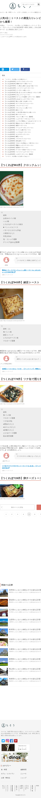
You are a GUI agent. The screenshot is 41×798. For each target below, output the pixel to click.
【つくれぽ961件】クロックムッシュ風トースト (18, 108)
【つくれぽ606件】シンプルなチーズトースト (17, 132)
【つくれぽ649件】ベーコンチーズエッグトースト (19, 127)
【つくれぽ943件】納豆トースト (13, 110)
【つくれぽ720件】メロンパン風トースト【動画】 (19, 116)
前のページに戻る (17, 507)
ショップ (23, 778)
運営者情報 (12, 788)
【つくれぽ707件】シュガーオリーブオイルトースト (19, 119)
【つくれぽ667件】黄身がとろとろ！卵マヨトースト (19, 123)
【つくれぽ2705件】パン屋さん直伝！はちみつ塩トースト (21, 86)
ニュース (23, 773)
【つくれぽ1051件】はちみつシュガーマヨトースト (19, 99)
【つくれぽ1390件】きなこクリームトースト (17, 94)
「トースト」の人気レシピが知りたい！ (15, 79)
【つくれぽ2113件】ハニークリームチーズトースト (19, 88)
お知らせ (16, 787)
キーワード (7, 788)
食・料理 (8, 12)
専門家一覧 (32, 788)
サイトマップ (3, 787)
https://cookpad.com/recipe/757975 (13, 207)
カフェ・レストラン (7, 773)
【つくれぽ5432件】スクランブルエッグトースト (18, 81)
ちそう (2, 12)
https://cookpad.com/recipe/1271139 (13, 404)
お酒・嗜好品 (5, 778)
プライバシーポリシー (27, 787)
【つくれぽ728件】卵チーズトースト (15, 114)
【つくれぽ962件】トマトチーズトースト (16, 105)
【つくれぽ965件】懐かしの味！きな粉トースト (18, 101)
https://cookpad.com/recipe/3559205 (13, 499)
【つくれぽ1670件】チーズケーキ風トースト (17, 90)
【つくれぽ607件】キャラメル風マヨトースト (17, 130)
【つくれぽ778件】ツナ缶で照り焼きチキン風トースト (20, 112)
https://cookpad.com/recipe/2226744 (13, 320)
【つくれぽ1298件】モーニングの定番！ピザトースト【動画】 (22, 97)
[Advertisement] (20, 34)
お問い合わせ (21, 787)
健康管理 (23, 769)
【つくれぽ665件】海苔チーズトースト (15, 125)
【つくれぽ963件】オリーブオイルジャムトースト (19, 103)
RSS (37, 785)
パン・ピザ (16, 12)
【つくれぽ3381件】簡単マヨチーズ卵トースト (18, 83)
